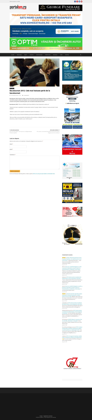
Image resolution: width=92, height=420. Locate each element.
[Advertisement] (34, 182)
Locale (12, 54)
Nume (11, 144)
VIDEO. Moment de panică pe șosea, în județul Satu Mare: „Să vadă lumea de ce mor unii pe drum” (71, 259)
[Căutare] (80, 54)
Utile (61, 54)
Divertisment (39, 54)
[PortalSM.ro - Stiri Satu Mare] (18, 8)
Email (11, 149)
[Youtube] (81, 1)
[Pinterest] (77, 1)
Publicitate (47, 54)
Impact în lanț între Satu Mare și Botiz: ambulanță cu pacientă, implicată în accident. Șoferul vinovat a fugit (72, 295)
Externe (31, 54)
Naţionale (19, 54)
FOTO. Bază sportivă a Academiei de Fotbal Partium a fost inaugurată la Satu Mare (72, 312)
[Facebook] (75, 1)
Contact (41, 416)
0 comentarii (26, 95)
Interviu (67, 54)
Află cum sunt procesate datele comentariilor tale (44, 173)
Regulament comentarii (48, 416)
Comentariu (12, 154)
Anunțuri (55, 54)
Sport (25, 54)
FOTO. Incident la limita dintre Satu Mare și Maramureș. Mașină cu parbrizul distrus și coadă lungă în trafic (72, 328)
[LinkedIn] (79, 1)
